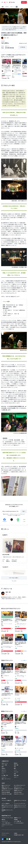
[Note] (24, 519)
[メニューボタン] (2, 2)
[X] (11, 519)
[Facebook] (4, 519)
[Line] (18, 519)
